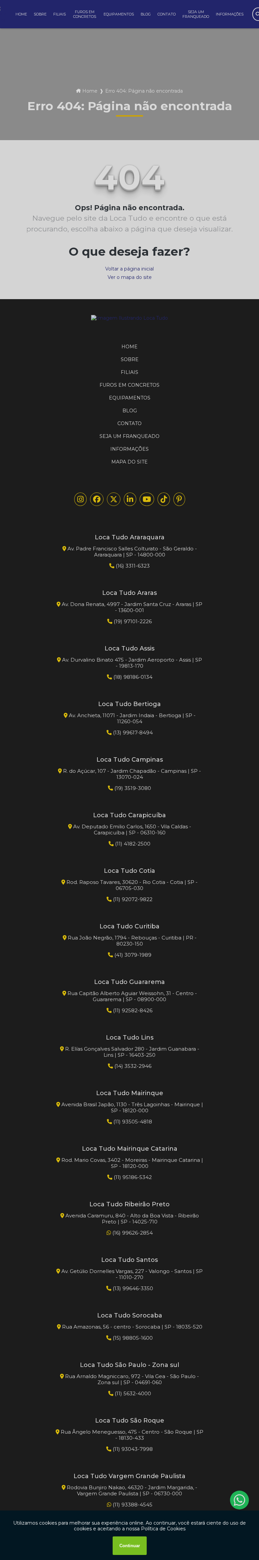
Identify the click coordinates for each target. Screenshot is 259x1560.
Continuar (129, 1545)
